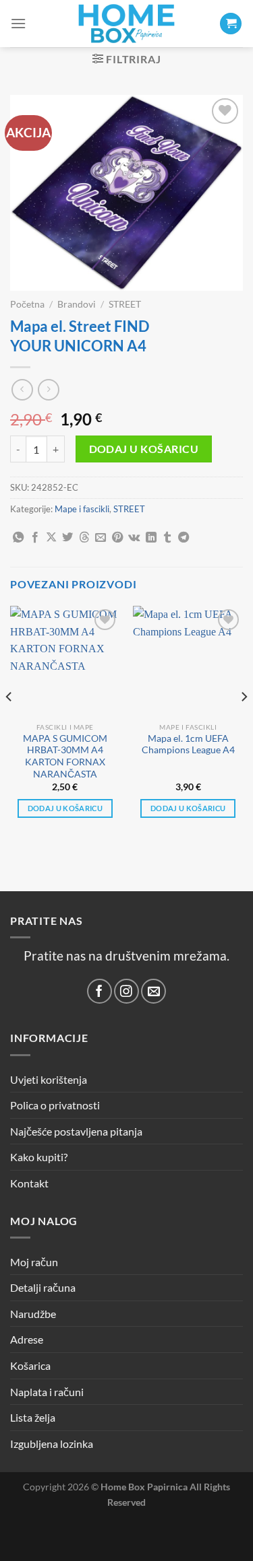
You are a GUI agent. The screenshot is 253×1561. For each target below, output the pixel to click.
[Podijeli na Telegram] (183, 538)
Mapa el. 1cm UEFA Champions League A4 (188, 744)
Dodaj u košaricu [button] (65, 808)
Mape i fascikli (82, 509)
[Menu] (18, 23)
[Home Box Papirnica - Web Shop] (126, 23)
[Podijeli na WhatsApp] (18, 538)
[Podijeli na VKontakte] (134, 538)
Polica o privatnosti (55, 1105)
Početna (27, 304)
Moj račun (34, 1261)
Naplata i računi (47, 1391)
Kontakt (29, 1183)
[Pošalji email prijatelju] (100, 538)
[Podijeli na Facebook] (35, 538)
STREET (125, 304)
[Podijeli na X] (51, 538)
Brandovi (76, 304)
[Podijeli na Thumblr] (167, 538)
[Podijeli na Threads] (84, 538)
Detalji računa (43, 1287)
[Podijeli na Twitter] (67, 538)
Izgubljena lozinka (51, 1443)
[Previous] (9, 723)
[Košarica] (231, 24)
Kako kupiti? (38, 1156)
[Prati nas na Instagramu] (126, 991)
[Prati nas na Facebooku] (99, 991)
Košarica (30, 1365)
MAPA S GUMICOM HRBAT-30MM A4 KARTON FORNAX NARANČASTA (65, 756)
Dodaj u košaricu (143, 449)
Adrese (26, 1339)
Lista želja (32, 1417)
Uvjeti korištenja (48, 1079)
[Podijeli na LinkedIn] (151, 538)
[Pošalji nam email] (153, 991)
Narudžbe (33, 1313)
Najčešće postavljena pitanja (76, 1131)
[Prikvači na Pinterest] (117, 538)
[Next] (243, 723)
